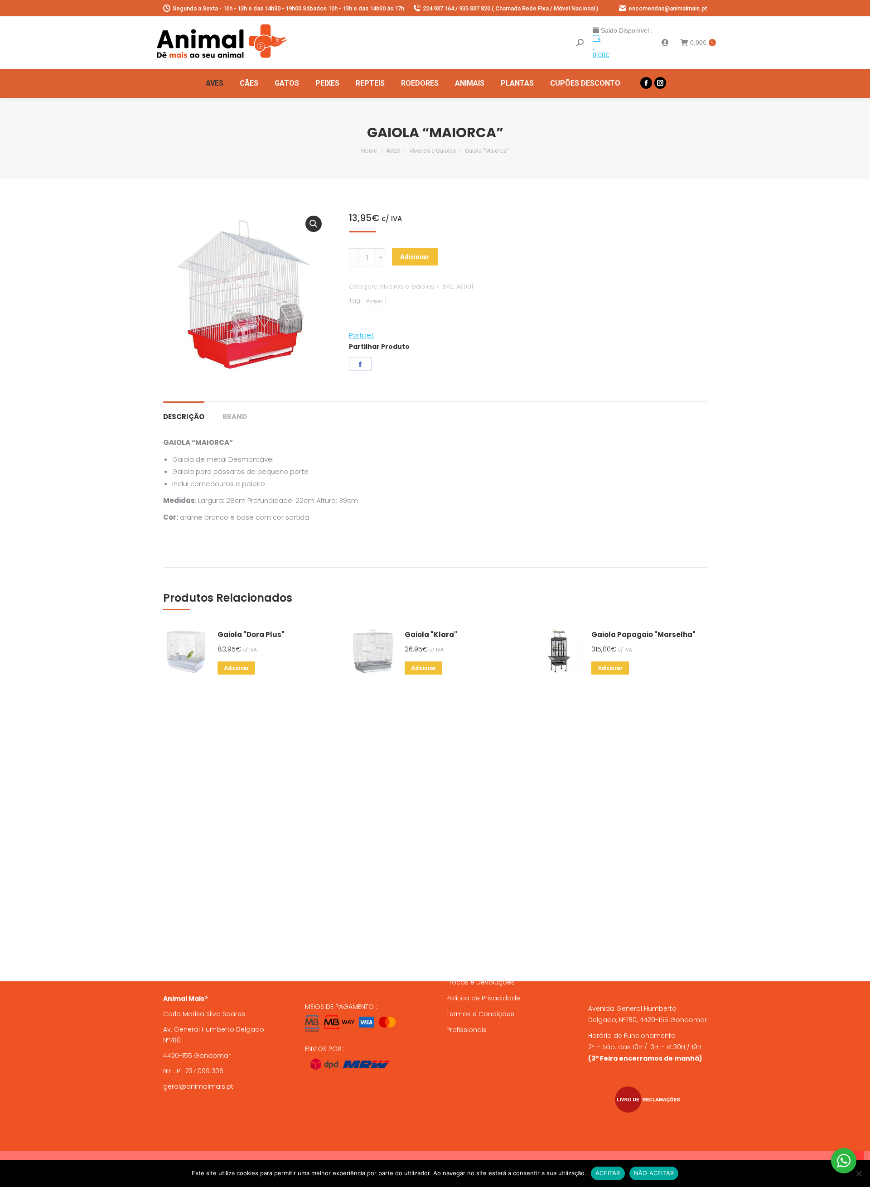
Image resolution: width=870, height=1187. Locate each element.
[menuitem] (214, 83)
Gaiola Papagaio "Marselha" (643, 634)
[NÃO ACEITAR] (858, 1173)
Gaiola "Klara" (431, 634)
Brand (234, 416)
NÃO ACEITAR (654, 1173)
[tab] (183, 412)
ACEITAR (607, 1173)
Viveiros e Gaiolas (407, 286)
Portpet (374, 301)
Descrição (183, 416)
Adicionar (415, 257)
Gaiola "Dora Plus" (251, 634)
